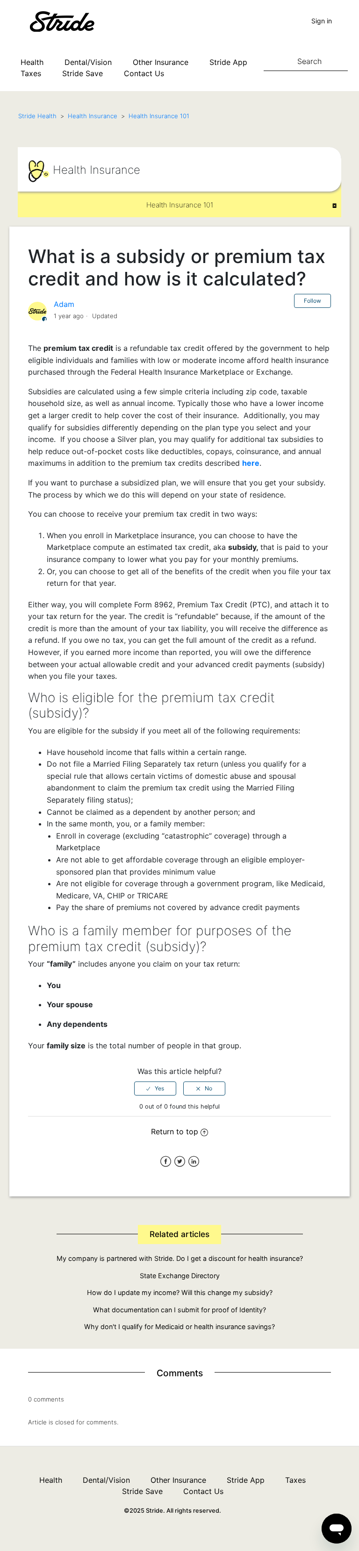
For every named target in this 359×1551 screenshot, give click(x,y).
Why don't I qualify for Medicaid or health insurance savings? (179, 1326)
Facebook (166, 1161)
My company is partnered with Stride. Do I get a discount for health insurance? (180, 1258)
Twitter (180, 1161)
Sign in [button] (321, 21)
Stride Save (82, 73)
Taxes (31, 73)
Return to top (174, 1131)
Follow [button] (312, 300)
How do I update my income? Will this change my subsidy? (180, 1292)
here (250, 463)
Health (32, 62)
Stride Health (37, 116)
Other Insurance (160, 62)
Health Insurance (92, 116)
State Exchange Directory (180, 1276)
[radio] (155, 1088)
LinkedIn (194, 1161)
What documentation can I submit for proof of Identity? (179, 1310)
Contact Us (144, 73)
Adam (64, 304)
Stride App (228, 62)
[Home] (76, 20)
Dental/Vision (88, 62)
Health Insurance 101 (159, 116)
